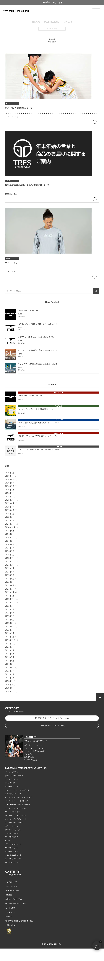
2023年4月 (9, 585)
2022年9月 (9, 609)
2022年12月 (10, 599)
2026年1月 (9, 493)
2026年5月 (9, 482)
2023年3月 (9, 588)
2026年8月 (9, 472)
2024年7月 (9, 537)
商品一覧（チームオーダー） (34, 745)
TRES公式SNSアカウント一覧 (52, 725)
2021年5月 (9, 664)
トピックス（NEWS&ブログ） (35, 751)
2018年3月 (9, 691)
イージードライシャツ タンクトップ (18, 797)
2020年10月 (10, 684)
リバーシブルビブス (12, 851)
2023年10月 (10, 564)
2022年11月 (10, 602)
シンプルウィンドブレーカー (15, 815)
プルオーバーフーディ (13, 830)
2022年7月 (9, 616)
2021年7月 (9, 657)
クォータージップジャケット (15, 819)
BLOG (36, 22)
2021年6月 (9, 660)
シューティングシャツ (13, 794)
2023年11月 (10, 561)
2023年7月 (9, 575)
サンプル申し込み (30, 760)
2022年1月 (9, 636)
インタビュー (29, 754)
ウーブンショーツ (11, 848)
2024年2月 (9, 551)
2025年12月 (10, 496)
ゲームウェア (10, 783)
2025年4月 (9, 510)
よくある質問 (10, 908)
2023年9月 (9, 568)
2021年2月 (9, 674)
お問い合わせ (10, 925)
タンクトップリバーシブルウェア (17, 790)
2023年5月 (9, 581)
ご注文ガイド (10, 912)
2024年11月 (10, 523)
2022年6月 (9, 619)
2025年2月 (9, 516)
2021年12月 (10, 640)
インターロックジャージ (14, 822)
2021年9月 (9, 650)
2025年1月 (9, 520)
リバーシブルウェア (12, 786)
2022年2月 (9, 633)
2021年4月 (9, 667)
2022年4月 (9, 626)
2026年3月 (9, 486)
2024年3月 (9, 547)
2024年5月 (9, 541)
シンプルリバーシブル (13, 858)
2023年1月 (9, 595)
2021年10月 (10, 646)
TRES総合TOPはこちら (52, 2)
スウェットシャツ (11, 826)
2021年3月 (9, 670)
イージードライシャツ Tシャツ (16, 801)
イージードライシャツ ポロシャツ (17, 804)
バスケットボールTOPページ (35, 741)
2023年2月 (9, 592)
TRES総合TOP (30, 736)
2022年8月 (9, 612)
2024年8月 (9, 534)
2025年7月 (9, 506)
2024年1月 (9, 554)
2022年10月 (10, 605)
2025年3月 (9, 513)
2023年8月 (9, 571)
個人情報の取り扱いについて (16, 903)
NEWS (68, 22)
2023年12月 (10, 558)
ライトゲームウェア (12, 779)
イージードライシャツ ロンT (15, 808)
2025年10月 (10, 499)
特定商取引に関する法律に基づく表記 (19, 921)
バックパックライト (12, 862)
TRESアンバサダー (12, 886)
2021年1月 (9, 677)
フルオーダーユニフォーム (34, 748)
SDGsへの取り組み (12, 890)
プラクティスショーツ (13, 844)
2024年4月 (9, 544)
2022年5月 (9, 623)
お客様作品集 (29, 757)
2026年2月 (9, 489)
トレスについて (11, 882)
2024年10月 (10, 527)
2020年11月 (10, 681)
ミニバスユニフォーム (13, 855)
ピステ (7, 840)
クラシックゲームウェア (14, 775)
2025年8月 (9, 503)
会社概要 (8, 895)
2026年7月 (9, 476)
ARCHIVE (52, 28)
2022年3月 (9, 629)
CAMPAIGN (51, 22)
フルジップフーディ (12, 833)
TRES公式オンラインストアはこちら (53, 718)
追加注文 (8, 916)
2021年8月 (9, 653)
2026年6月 (9, 479)
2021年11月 (10, 643)
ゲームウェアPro (11, 772)
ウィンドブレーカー (12, 812)
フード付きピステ (11, 837)
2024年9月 (9, 530)
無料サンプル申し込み (13, 899)
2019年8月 (9, 687)
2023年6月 (9, 578)
